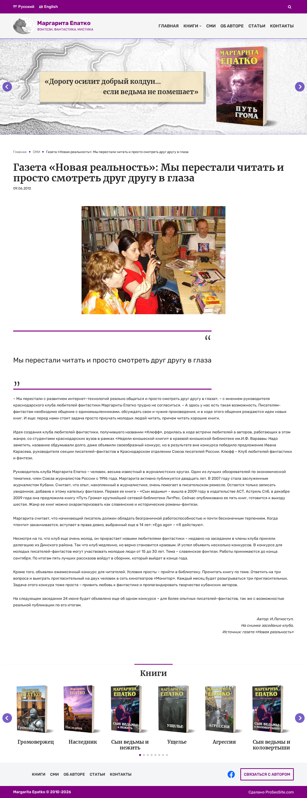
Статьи (256, 26)
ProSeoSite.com (280, 792)
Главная (169, 26)
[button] (289, 7)
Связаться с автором (267, 774)
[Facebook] (231, 774)
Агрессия (224, 742)
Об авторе (232, 26)
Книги (38, 774)
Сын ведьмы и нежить (130, 745)
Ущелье (177, 742)
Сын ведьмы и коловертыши (271, 745)
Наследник (83, 742)
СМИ (211, 26)
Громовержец (36, 742)
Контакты (282, 26)
